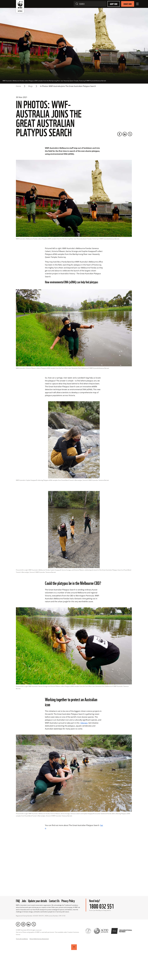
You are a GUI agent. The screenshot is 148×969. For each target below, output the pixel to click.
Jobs (24, 900)
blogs (30, 86)
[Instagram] (23, 924)
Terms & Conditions (22, 939)
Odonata (84, 723)
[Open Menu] (137, 4)
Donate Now (128, 3)
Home (18, 86)
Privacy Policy (68, 900)
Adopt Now (113, 3)
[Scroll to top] (74, 947)
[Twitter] (130, 134)
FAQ (18, 900)
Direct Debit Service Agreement (39, 939)
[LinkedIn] (125, 134)
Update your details (37, 900)
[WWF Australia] (20, 7)
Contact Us (54, 900)
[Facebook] (119, 134)
